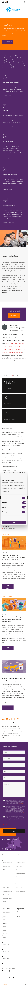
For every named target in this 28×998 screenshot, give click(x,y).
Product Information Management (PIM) (19, 870)
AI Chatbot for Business (7, 891)
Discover (7, 42)
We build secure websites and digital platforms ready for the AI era (8, 860)
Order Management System (21, 873)
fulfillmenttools (6, 951)
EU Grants (19, 912)
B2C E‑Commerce (6, 869)
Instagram (17, 977)
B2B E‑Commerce (6, 866)
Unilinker (5, 926)
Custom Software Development (19, 867)
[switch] (24, 502)
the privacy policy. (21, 803)
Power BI (5, 933)
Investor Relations (19, 915)
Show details (22, 518)
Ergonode (5, 948)
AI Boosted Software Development (7, 888)
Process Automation (19, 876)
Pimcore (4, 937)
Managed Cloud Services (20, 891)
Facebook (5, 977)
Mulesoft (4, 658)
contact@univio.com (11, 971)
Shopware (5, 923)
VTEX (4, 919)
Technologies (6, 908)
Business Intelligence (7, 894)
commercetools (6, 944)
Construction (5, 534)
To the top (22, 984)
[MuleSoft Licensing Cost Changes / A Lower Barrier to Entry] (14, 667)
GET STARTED (14, 315)
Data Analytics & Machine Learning (7, 900)
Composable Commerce (7, 862)
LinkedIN (13, 977)
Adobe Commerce (6, 912)
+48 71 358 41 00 (10, 969)
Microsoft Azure (6, 958)
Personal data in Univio (20, 909)
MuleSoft (4, 930)
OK (14, 522)
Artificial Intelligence (7, 596)
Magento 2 (5, 916)
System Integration (19, 887)
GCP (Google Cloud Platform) (8, 962)
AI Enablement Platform (20, 862)
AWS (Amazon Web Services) (8, 955)
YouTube (9, 977)
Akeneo (4, 940)
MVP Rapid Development (20, 859)
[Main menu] (24, 2)
